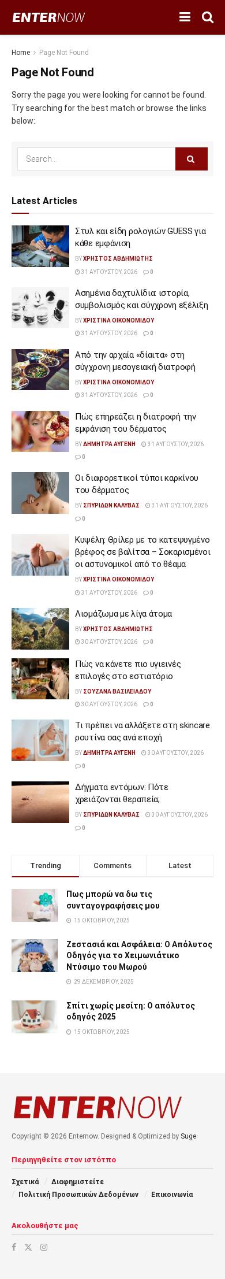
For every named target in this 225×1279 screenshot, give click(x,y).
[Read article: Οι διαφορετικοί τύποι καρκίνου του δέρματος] (40, 493)
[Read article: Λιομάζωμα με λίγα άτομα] (40, 629)
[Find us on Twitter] (28, 1247)
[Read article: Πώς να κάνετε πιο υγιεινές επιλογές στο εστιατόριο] (40, 679)
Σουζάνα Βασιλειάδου (117, 691)
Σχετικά (25, 1182)
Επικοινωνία (172, 1195)
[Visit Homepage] (49, 17)
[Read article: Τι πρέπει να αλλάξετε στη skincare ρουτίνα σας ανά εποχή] (40, 740)
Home (21, 53)
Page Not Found (64, 53)
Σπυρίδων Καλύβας (111, 505)
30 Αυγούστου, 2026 (108, 642)
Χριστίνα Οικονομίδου (118, 320)
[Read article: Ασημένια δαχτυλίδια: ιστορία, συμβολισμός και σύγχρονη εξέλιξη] (40, 308)
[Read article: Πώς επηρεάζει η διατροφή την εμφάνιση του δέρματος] (40, 432)
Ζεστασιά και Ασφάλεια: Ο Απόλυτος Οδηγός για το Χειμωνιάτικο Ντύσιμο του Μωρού (139, 956)
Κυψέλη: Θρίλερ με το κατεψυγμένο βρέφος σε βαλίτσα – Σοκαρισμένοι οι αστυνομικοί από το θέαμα (142, 552)
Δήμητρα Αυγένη (109, 444)
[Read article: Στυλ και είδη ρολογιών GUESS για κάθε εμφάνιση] (40, 246)
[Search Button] (207, 17)
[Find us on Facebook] (14, 1247)
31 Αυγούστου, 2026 (108, 272)
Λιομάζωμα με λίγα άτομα (123, 614)
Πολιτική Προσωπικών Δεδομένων (78, 1195)
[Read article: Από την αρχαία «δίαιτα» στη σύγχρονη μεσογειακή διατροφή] (40, 370)
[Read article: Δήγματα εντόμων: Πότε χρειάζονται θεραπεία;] (40, 802)
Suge (188, 1136)
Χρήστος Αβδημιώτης (118, 258)
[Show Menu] (184, 17)
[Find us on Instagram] (43, 1247)
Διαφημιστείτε (77, 1182)
